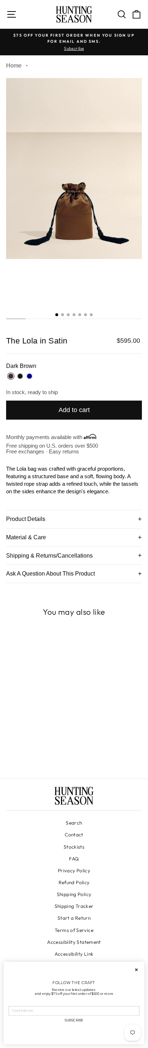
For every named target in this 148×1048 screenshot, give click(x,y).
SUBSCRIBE (74, 1020)
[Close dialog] (136, 970)
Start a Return (74, 918)
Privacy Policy (74, 870)
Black (20, 376)
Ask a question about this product (50, 574)
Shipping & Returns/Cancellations (49, 556)
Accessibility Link (74, 954)
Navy (29, 376)
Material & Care (26, 537)
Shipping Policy (74, 894)
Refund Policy (74, 882)
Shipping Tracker (74, 906)
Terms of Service (74, 930)
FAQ (74, 858)
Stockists (74, 847)
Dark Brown (11, 376)
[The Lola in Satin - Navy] (47, 753)
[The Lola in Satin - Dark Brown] (30, 753)
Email (13, 1003)
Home (14, 66)
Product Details (25, 519)
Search (74, 823)
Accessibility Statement (74, 942)
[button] (56, 314)
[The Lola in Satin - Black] (38, 753)
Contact (74, 834)
